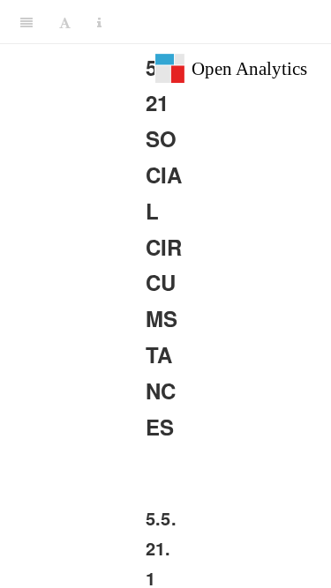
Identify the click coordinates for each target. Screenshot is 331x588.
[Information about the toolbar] (99, 22)
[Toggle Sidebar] (26, 22)
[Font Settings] (65, 22)
